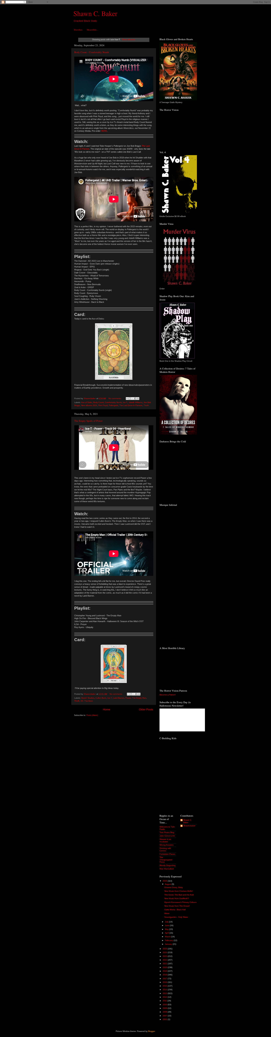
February (169, 940)
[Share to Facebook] (135, 398)
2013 (165, 993)
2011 (165, 1001)
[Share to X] (132, 398)
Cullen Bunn (100, 698)
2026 (165, 881)
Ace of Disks (86, 402)
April (167, 933)
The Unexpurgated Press (165, 859)
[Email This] (127, 398)
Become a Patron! (167, 695)
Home (106, 709)
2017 (165, 979)
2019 (165, 971)
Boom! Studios (87, 698)
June (167, 925)
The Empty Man (139, 698)
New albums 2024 (89, 405)
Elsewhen (78, 29)
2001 (165, 1019)
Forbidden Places (167, 854)
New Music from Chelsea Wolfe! (178, 891)
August (168, 884)
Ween (167, 913)
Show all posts (128, 39)
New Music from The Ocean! (177, 906)
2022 (165, 960)
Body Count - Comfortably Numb (91, 52)
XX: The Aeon (87, 701)
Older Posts (146, 709)
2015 (165, 986)
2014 (165, 990)
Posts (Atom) (92, 715)
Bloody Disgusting (167, 865)
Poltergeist (113, 405)
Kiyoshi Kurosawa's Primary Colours (180, 902)
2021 (165, 964)
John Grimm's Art (167, 836)
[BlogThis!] (129, 398)
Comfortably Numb (113, 402)
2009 (165, 1008)
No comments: (115, 398)
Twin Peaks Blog (166, 832)
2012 (165, 997)
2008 (165, 1012)
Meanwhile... (92, 29)
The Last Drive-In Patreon (130, 405)
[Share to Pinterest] (137, 398)
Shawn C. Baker (95, 13)
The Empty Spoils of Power (88, 420)
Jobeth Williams (135, 402)
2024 (165, 952)
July (167, 922)
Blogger (151, 1031)
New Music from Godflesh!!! (176, 898)
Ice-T (125, 402)
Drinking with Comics (165, 849)
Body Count (98, 402)
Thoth (146, 405)
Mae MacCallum (166, 869)
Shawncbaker (189, 826)
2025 (165, 949)
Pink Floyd (103, 405)
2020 (165, 967)
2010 (165, 1005)
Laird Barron (118, 698)
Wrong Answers (166, 845)
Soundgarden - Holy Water (176, 917)
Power (128, 698)
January (169, 944)
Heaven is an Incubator (165, 840)
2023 (165, 956)
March (168, 937)
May (167, 929)
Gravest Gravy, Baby (173, 887)
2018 (165, 975)
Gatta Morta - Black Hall (175, 910)
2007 (165, 1016)
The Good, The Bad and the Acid (179, 895)
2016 (165, 982)
